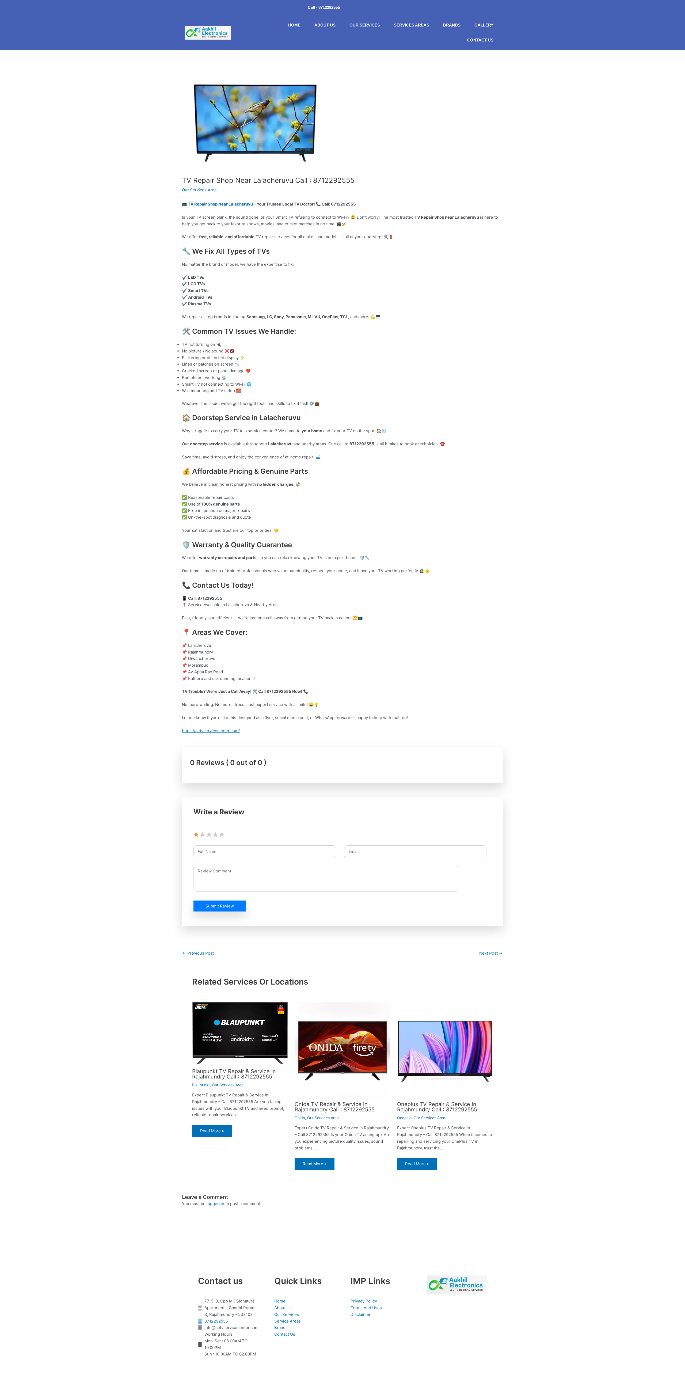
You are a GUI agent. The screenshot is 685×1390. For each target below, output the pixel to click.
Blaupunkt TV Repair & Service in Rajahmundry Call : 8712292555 (234, 1074)
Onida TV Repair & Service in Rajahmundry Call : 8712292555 (335, 1107)
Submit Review (220, 906)
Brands (452, 25)
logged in (215, 1203)
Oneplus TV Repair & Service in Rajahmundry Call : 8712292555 (437, 1107)
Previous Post (198, 953)
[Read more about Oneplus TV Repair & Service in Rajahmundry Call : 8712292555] (445, 1049)
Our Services (364, 25)
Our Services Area (199, 189)
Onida (300, 1117)
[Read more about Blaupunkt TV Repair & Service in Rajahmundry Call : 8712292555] (240, 1032)
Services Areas (411, 25)
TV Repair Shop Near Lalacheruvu (220, 204)
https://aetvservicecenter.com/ (211, 730)
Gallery (483, 25)
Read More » (212, 1130)
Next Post (491, 953)
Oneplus (404, 1117)
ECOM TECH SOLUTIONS (407, 1374)
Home (294, 25)
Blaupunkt (201, 1085)
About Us (325, 25)
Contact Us (480, 40)
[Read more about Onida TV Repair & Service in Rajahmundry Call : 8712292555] (342, 1049)
